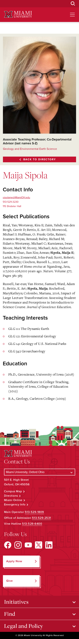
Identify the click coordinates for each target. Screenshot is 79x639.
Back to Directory (39, 159)
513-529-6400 (32, 524)
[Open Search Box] (73, 3)
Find (9, 613)
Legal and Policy (23, 625)
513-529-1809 (34, 512)
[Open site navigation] (72, 14)
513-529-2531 (41, 518)
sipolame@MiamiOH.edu (16, 197)
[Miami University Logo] (18, 14)
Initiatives (16, 601)
